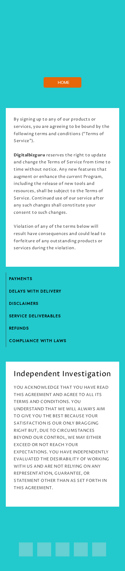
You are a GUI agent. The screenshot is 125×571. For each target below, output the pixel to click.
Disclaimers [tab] (23, 303)
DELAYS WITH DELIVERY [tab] (35, 291)
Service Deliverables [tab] (35, 316)
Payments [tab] (20, 279)
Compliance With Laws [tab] (37, 341)
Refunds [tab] (19, 328)
